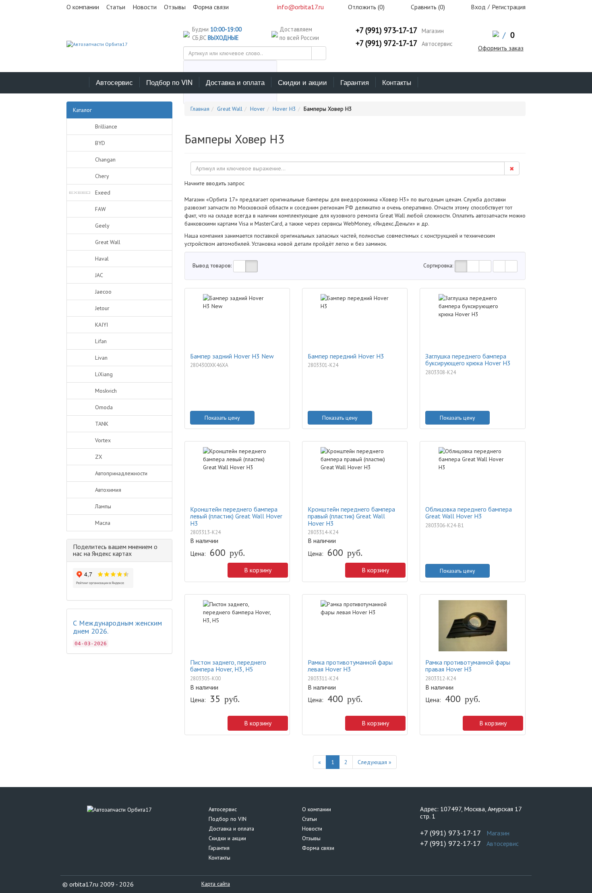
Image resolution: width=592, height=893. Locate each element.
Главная (199, 108)
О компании (316, 809)
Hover (257, 108)
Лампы (103, 506)
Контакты (396, 82)
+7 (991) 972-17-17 (386, 43)
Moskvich (106, 390)
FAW (100, 209)
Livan (101, 357)
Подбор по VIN (169, 82)
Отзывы (311, 838)
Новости (312, 828)
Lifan (101, 341)
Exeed (102, 192)
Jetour (102, 308)
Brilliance (106, 126)
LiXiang (104, 374)
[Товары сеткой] (251, 266)
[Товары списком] (239, 266)
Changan (105, 159)
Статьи (309, 819)
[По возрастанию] (499, 266)
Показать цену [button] (222, 417)
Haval (102, 258)
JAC (99, 275)
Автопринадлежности (121, 473)
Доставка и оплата (235, 82)
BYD (100, 143)
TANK (101, 423)
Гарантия (354, 82)
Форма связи (318, 848)
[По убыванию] (511, 266)
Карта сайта (215, 883)
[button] (194, 572)
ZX (98, 456)
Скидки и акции (302, 82)
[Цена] (485, 266)
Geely (102, 225)
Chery (102, 176)
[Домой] (77, 82)
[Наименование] (473, 266)
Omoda (104, 407)
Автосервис (114, 82)
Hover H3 (284, 108)
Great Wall (107, 242)
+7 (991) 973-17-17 (386, 30)
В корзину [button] (257, 570)
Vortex (103, 440)
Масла (102, 522)
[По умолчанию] (461, 266)
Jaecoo (103, 291)
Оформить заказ (501, 48)
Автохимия (108, 489)
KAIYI (101, 324)
